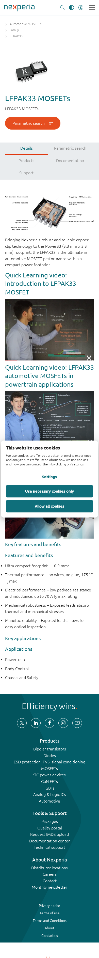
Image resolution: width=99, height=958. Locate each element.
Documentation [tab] (70, 160)
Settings (49, 477)
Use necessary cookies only (49, 491)
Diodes (49, 755)
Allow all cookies (49, 506)
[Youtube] (77, 723)
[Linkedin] (35, 723)
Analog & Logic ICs (49, 794)
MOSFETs (49, 768)
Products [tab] (26, 160)
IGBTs (49, 788)
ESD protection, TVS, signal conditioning (49, 762)
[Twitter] (22, 723)
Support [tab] (26, 172)
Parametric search (28, 123)
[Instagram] (63, 723)
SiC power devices (49, 775)
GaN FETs (49, 781)
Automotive (49, 801)
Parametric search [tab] (70, 148)
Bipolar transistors (49, 749)
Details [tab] (26, 148)
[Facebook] (49, 723)
